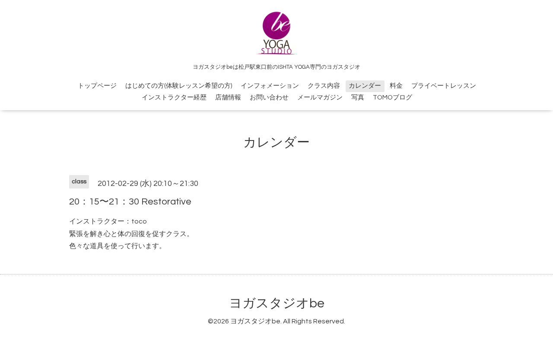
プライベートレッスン (443, 86)
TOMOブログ (392, 97)
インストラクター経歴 (174, 97)
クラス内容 (324, 86)
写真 (357, 97)
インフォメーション (270, 86)
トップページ (97, 86)
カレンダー (365, 86)
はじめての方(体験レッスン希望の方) (178, 86)
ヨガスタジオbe (276, 303)
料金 (396, 86)
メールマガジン (320, 97)
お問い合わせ (269, 97)
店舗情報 (228, 97)
